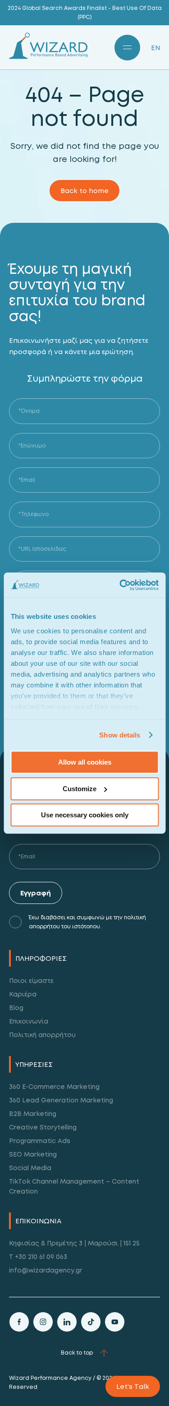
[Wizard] (48, 56)
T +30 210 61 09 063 (38, 1256)
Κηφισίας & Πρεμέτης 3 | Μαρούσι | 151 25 (74, 1243)
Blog (16, 1007)
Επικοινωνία (28, 1021)
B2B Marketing (32, 1113)
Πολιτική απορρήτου (42, 1034)
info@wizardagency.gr (45, 1270)
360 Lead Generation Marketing (61, 1100)
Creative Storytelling (43, 1127)
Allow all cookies (84, 762)
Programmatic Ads (39, 1140)
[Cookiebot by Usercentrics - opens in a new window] (120, 585)
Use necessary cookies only (84, 815)
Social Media (30, 1167)
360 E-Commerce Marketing (54, 1086)
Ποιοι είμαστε (31, 980)
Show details (119, 735)
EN (155, 47)
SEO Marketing (33, 1154)
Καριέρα (23, 994)
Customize (79, 789)
